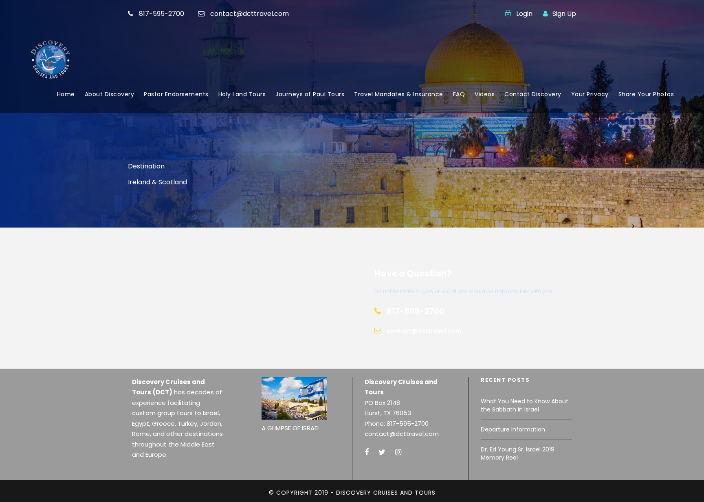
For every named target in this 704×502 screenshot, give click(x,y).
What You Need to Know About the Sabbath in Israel (524, 405)
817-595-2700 (161, 13)
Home (66, 94)
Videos (485, 94)
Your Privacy (590, 94)
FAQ (459, 94)
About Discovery (109, 94)
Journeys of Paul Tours (309, 94)
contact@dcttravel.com (249, 13)
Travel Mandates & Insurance (398, 94)
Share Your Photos (646, 94)
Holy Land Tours (242, 94)
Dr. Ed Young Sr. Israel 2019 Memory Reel (517, 453)
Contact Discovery (532, 94)
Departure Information (513, 429)
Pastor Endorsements (176, 94)
